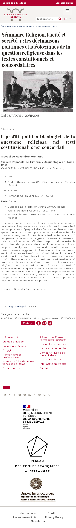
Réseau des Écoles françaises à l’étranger (53, 338)
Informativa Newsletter (53, 363)
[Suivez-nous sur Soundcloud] (34, 395)
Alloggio (7, 350)
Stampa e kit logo (13, 341)
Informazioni (10, 337)
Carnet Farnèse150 (51, 359)
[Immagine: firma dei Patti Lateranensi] (38, 110)
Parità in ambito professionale (12, 356)
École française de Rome (13, 26)
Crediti (52, 513)
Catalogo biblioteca (14, 3)
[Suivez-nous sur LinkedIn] (5, 395)
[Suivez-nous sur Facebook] (15, 395)
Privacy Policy (54, 517)
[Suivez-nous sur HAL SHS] (39, 395)
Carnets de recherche (53, 348)
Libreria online (65, 3)
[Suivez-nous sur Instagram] (10, 395)
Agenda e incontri (48, 26)
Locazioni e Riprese (15, 346)
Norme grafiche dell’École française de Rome (18, 362)
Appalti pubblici (12, 368)
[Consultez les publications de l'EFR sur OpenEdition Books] (44, 395)
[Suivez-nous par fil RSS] (29, 395)
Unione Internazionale (53, 344)
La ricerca (32, 26)
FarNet (44, 368)
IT (65, 19)
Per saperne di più (25, 517)
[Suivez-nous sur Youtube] (19, 395)
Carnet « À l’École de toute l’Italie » (52, 354)
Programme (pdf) (17, 306)
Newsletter (38, 521)
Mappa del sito (29, 513)
